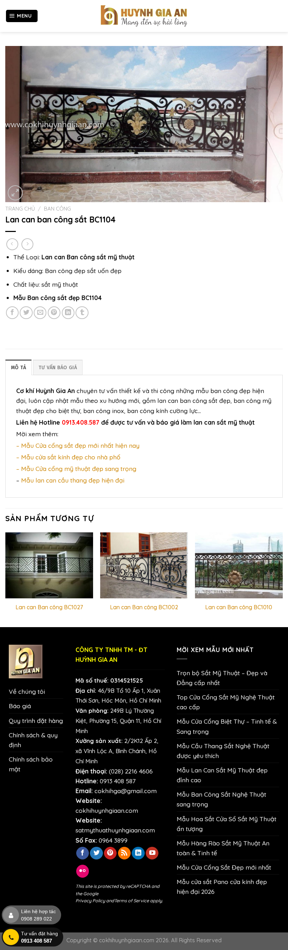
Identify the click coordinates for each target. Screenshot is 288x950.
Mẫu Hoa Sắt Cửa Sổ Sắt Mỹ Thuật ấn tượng (226, 823)
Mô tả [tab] (18, 368)
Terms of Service (131, 900)
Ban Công (57, 208)
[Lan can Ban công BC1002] (144, 565)
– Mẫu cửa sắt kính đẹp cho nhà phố (68, 457)
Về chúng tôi (27, 691)
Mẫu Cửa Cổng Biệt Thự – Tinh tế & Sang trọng (227, 726)
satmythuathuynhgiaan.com (115, 830)
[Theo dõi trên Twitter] (96, 853)
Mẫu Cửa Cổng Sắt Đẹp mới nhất (224, 867)
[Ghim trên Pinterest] (54, 312)
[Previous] (5, 579)
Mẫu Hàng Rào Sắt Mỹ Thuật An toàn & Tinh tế (223, 848)
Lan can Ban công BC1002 (144, 607)
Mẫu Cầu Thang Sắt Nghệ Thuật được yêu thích (223, 750)
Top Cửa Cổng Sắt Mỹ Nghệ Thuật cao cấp (226, 702)
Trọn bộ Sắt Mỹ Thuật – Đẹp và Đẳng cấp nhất (222, 677)
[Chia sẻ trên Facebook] (12, 312)
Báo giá (20, 706)
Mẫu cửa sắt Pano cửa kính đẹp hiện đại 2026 (222, 886)
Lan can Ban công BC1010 (238, 607)
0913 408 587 (118, 781)
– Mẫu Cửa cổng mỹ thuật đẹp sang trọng (76, 468)
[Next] (282, 579)
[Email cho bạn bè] (40, 312)
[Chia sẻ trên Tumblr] (82, 312)
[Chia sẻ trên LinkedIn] (68, 312)
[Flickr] (82, 871)
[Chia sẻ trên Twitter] (26, 312)
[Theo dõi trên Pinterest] (110, 853)
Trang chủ (20, 208)
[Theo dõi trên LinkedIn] (138, 853)
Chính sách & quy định (33, 740)
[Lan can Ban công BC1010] (239, 565)
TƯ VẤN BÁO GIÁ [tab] (58, 368)
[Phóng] (15, 192)
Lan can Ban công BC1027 (49, 607)
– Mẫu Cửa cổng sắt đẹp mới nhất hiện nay (77, 445)
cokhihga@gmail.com (125, 791)
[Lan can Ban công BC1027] (49, 565)
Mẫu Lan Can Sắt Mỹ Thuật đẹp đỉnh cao (222, 775)
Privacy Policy (90, 900)
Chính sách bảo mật (31, 764)
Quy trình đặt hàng (36, 720)
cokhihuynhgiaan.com (107, 810)
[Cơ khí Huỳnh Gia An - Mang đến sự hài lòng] (144, 16)
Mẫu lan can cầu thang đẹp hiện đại (72, 480)
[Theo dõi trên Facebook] (82, 853)
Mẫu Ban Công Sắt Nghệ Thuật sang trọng (221, 799)
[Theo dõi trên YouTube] (152, 853)
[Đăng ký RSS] (124, 853)
